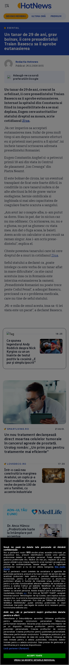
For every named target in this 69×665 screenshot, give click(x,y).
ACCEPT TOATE (34, 656)
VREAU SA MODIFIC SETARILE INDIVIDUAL (34, 660)
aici (25, 593)
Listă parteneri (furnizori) (16, 648)
